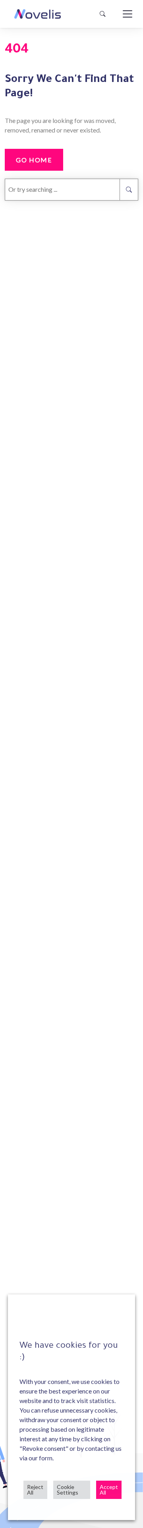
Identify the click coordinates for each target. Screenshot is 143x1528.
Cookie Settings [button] (67, 1489)
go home (34, 160)
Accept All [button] (109, 1489)
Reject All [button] (35, 1489)
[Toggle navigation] (127, 13)
